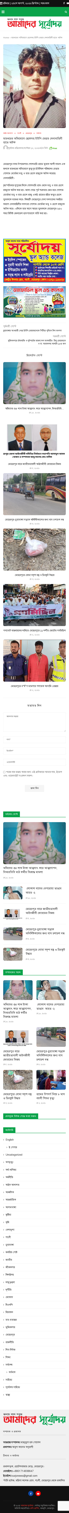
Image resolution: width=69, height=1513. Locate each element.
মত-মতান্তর (11, 1319)
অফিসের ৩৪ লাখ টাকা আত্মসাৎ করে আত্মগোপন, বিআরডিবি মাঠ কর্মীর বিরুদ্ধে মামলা (30, 870)
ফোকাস (9, 1297)
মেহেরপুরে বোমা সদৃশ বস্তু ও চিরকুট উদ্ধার (34, 575)
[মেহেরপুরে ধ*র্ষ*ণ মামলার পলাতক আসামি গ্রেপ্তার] (34, 661)
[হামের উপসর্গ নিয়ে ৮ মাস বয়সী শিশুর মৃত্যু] (51, 1080)
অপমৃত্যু (9, 1162)
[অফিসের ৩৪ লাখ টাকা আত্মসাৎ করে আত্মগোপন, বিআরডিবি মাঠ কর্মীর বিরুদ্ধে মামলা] (34, 383)
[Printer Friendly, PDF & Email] (53, 147)
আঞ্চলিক (10, 1192)
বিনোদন (9, 1312)
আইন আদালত (8, 133)
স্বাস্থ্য (8, 1394)
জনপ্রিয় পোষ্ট (11, 1252)
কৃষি (7, 1222)
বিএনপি (9, 1304)
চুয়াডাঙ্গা (10, 1244)
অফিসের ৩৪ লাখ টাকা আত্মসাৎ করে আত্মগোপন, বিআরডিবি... (34, 408)
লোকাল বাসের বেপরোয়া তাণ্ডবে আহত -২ (44, 890)
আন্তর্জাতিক (11, 1199)
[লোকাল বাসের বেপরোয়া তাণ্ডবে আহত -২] (12, 892)
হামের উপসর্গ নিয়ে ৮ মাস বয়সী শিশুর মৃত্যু (50, 1096)
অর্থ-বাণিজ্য (11, 1169)
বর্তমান (12, 1372)
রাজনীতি (10, 1342)
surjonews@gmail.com (24, 1475)
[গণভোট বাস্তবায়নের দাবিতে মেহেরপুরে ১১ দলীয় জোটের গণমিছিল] (34, 605)
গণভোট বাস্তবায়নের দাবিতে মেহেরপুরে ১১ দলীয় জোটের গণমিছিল (34, 630)
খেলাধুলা (10, 1229)
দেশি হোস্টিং (34, 1508)
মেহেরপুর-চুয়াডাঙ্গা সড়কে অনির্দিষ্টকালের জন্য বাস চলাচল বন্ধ (34, 519)
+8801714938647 (23, 1471)
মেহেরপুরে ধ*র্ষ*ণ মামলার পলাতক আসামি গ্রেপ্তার (34, 686)
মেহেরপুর (29, 133)
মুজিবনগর (10, 1327)
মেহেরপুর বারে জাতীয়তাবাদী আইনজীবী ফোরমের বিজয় (34, 464)
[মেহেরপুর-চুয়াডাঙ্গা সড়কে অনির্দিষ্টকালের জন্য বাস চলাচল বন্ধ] (34, 494)
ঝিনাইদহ (10, 1274)
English (10, 1139)
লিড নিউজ (10, 1349)
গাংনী (19, 133)
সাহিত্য (9, 1379)
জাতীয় (9, 1259)
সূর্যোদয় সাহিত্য (13, 1387)
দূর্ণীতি (9, 1289)
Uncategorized (14, 1154)
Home (6, 37)
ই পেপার (13, 1147)
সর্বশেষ (38, 133)
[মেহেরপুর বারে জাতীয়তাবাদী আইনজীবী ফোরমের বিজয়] (34, 439)
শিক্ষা (8, 1357)
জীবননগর (10, 1267)
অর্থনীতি (9, 1177)
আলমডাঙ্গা (11, 1207)
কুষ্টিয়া (8, 1214)
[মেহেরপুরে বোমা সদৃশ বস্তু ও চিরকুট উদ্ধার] (34, 550)
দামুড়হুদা (10, 1282)
